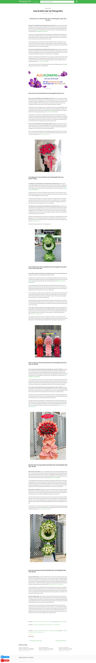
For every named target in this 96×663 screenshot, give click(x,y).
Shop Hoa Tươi (48, 8)
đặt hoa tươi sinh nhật (38, 630)
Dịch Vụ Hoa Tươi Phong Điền (43, 61)
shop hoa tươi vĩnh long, (48, 621)
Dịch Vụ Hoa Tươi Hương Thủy (36, 313)
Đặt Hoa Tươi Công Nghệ (55, 477)
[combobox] (57, 2)
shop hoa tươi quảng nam (48, 624)
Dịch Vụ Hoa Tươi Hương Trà (44, 134)
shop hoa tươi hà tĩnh (38, 624)
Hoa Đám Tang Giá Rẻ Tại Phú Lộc (65, 649)
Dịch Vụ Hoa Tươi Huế (35, 221)
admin (47, 13)
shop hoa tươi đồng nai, (62, 621)
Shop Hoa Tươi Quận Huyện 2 (24, 647)
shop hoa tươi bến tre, (38, 621)
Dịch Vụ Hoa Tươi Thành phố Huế (44, 509)
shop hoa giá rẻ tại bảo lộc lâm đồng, (50, 630)
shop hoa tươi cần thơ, (39, 632)
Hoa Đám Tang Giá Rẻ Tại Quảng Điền (26, 649)
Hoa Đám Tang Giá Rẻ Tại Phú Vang (46, 649)
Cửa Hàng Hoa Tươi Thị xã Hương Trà (55, 584)
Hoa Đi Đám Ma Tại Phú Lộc (61, 640)
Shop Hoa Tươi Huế (26, 661)
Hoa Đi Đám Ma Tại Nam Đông (36, 640)
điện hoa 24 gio (57, 624)
